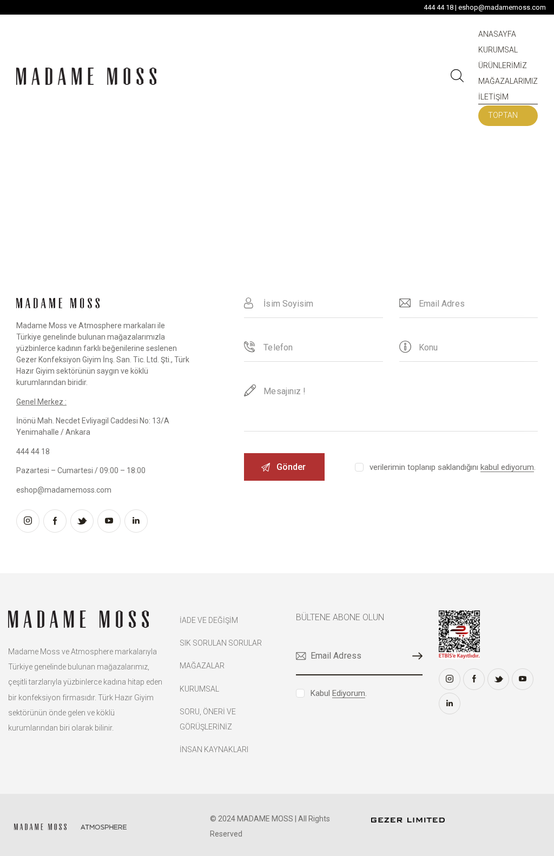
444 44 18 (438, 7)
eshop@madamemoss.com (502, 7)
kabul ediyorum (507, 467)
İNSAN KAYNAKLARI (214, 749)
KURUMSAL (199, 689)
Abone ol (414, 656)
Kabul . (339, 693)
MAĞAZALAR (202, 665)
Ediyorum (348, 693)
